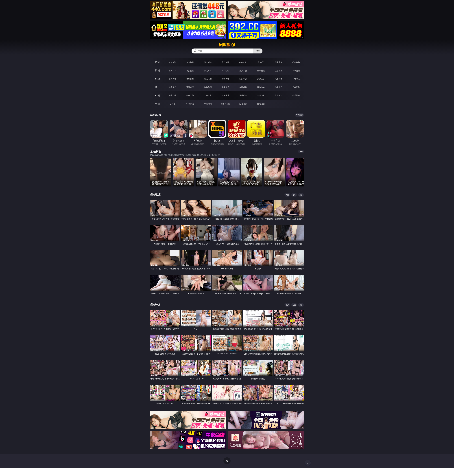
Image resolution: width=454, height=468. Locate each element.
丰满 (287, 305)
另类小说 (261, 95)
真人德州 (190, 62)
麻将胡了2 (243, 62)
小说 (157, 95)
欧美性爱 (225, 79)
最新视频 (156, 195)
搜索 (258, 51)
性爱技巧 (296, 95)
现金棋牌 (278, 62)
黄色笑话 (278, 95)
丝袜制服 (261, 70)
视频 (157, 70)
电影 (157, 78)
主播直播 (278, 70)
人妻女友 (208, 95)
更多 (301, 195)
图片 (157, 87)
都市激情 (172, 95)
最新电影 (156, 305)
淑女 (294, 305)
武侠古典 (225, 95)
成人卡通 (208, 79)
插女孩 (172, 103)
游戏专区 (225, 62)
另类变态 (296, 79)
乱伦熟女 (278, 79)
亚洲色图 (190, 87)
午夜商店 (190, 103)
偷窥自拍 (172, 87)
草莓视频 (208, 103)
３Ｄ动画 (225, 70)
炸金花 (261, 62)
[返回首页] (308, 463)
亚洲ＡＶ (172, 70)
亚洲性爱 (172, 79)
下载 (301, 151)
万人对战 (208, 62)
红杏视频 (243, 103)
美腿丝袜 (243, 87)
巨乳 (294, 195)
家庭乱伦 (190, 95)
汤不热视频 (225, 103)
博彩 (157, 62)
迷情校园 (243, 95)
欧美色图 (208, 87)
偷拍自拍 (190, 79)
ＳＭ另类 (296, 70)
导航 (157, 103)
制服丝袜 (243, 79)
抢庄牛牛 (296, 62)
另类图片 (296, 87)
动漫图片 (225, 87)
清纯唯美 (261, 87)
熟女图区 (278, 87)
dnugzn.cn (227, 45)
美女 (287, 195)
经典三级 (261, 79)
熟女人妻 (243, 70)
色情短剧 (261, 103)
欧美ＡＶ (208, 70)
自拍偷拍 (190, 70)
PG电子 (172, 62)
